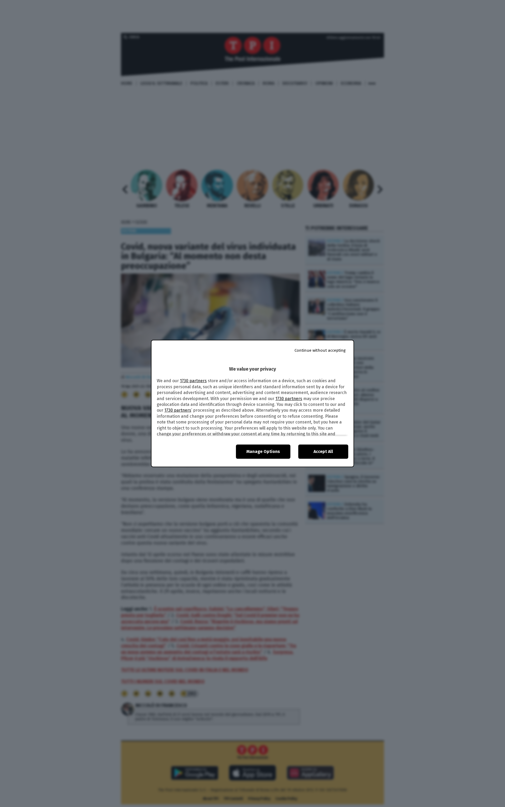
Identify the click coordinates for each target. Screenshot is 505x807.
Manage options (263, 451)
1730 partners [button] (193, 380)
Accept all (323, 451)
